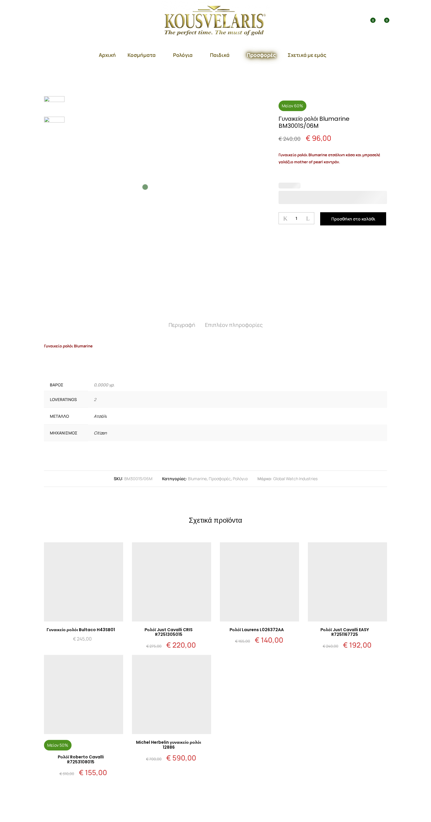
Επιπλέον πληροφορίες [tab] (234, 324)
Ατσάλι (100, 416)
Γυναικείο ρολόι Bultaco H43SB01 (81, 630)
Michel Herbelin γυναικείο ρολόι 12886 (168, 744)
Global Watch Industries (295, 478)
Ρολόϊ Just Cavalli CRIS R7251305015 (169, 632)
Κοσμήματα (142, 55)
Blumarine (197, 478)
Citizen (100, 433)
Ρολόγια (183, 55)
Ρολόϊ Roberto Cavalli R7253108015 (81, 759)
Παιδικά (220, 55)
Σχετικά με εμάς (307, 55)
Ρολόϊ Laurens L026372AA (257, 630)
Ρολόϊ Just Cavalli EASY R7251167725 (344, 632)
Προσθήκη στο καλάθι (353, 219)
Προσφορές (261, 55)
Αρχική (107, 55)
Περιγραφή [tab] (182, 324)
